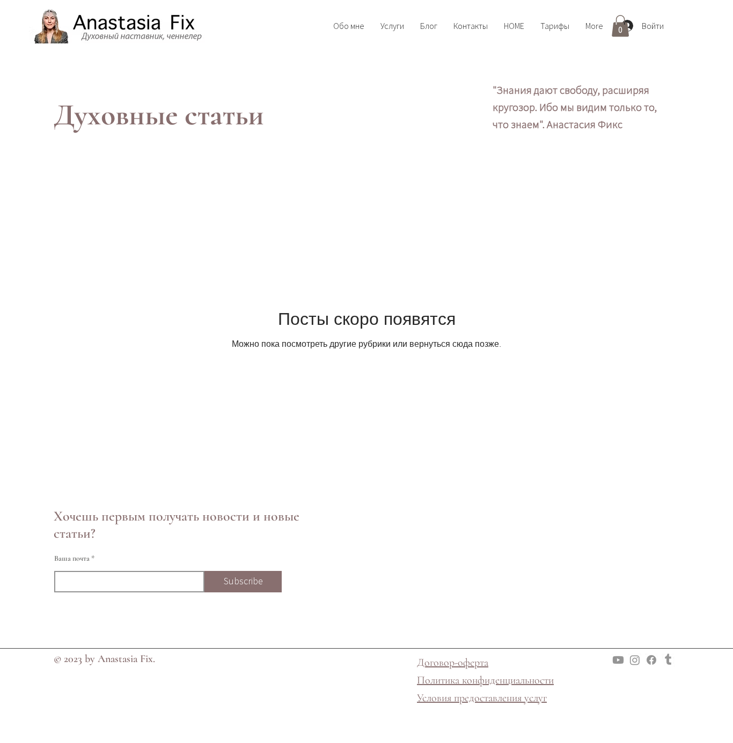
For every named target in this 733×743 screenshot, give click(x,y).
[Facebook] (651, 659)
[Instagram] (634, 659)
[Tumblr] (668, 659)
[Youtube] (618, 659)
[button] (620, 26)
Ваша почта (72, 558)
